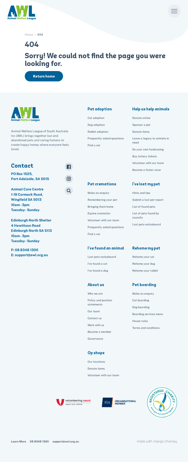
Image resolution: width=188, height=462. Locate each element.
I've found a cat (97, 263)
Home (29, 34)
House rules (140, 321)
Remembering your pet (102, 199)
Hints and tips (141, 193)
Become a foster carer (146, 170)
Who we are (95, 293)
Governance (95, 338)
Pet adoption (100, 109)
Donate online (141, 118)
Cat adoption (96, 118)
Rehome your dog (143, 263)
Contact (22, 165)
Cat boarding (140, 300)
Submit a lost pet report (147, 199)
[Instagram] (69, 179)
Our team (94, 311)
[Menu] (174, 11)
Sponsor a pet (141, 124)
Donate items (140, 131)
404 (40, 34)
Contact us (95, 318)
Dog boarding (140, 307)
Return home (44, 76)
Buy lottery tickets (144, 156)
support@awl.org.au (66, 441)
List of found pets (143, 206)
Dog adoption (96, 124)
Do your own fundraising (148, 149)
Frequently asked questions (106, 138)
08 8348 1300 (26, 250)
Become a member (99, 331)
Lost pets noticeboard (146, 224)
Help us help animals (150, 109)
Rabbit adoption (98, 131)
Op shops (96, 352)
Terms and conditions (146, 328)
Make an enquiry (143, 293)
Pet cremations (102, 184)
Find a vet (94, 145)
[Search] (69, 191)
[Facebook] (69, 167)
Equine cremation (99, 213)
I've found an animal (106, 248)
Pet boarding (144, 284)
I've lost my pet (146, 184)
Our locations (96, 361)
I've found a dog (98, 270)
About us (96, 284)
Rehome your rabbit (145, 270)
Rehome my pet (146, 248)
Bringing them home (100, 206)
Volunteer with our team (148, 163)
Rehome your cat (143, 256)
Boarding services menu (147, 314)
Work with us (96, 325)
